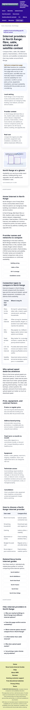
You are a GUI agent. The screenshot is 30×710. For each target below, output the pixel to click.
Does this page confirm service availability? (15, 623)
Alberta (25, 17)
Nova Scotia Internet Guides (15, 667)
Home (3, 11)
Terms (15, 686)
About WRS (15, 672)
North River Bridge (15, 593)
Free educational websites (15, 681)
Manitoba (10, 11)
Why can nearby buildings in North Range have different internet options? (14, 615)
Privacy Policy (15, 684)
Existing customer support (15, 678)
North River (15, 589)
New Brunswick (6, 14)
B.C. (20, 17)
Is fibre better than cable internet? (13, 638)
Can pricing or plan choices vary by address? (13, 652)
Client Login (19, 20)
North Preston (15, 584)
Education (11, 20)
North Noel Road (15, 580)
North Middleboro (15, 576)
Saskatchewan (19, 11)
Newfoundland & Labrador (9, 17)
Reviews (15, 675)
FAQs (15, 670)
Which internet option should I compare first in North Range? (15, 631)
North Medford (15, 572)
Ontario (4, 20)
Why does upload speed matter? (12, 645)
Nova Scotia (16, 14)
